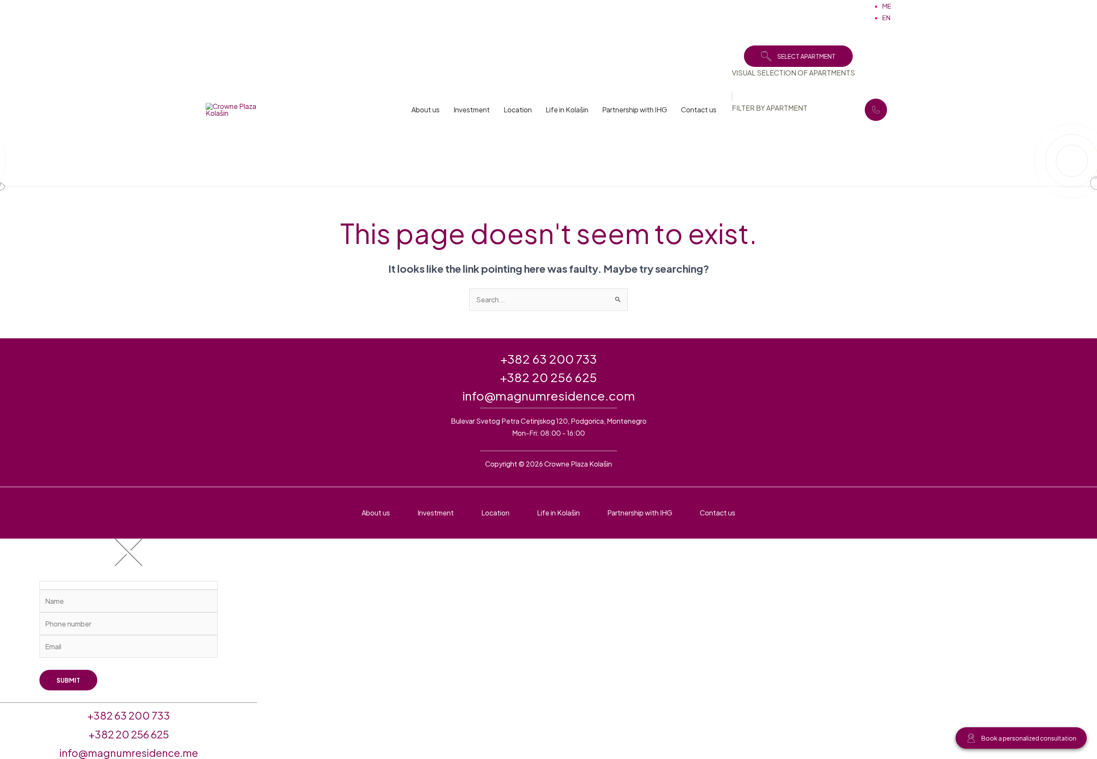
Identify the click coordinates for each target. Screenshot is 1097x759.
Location (518, 109)
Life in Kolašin (567, 109)
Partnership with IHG (634, 109)
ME (886, 6)
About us (425, 109)
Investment (471, 109)
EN (886, 17)
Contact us (698, 109)
